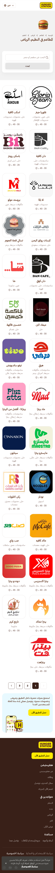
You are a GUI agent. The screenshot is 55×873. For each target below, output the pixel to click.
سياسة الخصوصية (15, 853)
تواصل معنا (14, 841)
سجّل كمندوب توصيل (43, 783)
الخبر (51, 821)
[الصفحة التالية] (11, 685)
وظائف (50, 777)
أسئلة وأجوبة (48, 841)
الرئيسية (50, 35)
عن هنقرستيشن (46, 771)
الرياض (33, 35)
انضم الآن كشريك (45, 789)
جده (51, 809)
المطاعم (41, 35)
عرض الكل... (48, 827)
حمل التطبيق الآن (39, 713)
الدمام (50, 803)
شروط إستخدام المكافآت (30, 841)
